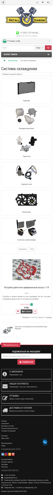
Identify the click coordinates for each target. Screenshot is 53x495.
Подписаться (27, 362)
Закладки (4, 464)
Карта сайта (5, 438)
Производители (6, 443)
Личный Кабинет (7, 459)
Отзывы (4, 421)
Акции (3, 446)
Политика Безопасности (9, 428)
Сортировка (22, 249)
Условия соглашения (8, 431)
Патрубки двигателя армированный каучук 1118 (26, 287)
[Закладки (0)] (42, 2)
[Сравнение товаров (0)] (37, 2)
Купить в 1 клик (28, 284)
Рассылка (4, 467)
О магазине (5, 423)
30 (33, 249)
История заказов (7, 462)
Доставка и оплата (7, 426)
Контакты (4, 436)
